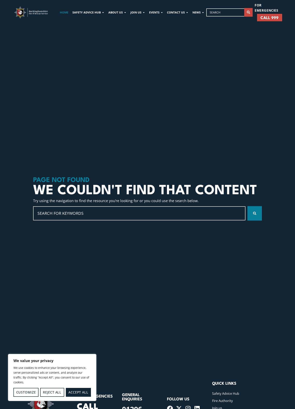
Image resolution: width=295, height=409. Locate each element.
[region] (52, 377)
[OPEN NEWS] (203, 12)
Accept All (78, 392)
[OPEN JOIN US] (143, 12)
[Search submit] (248, 12)
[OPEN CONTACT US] (187, 12)
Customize (26, 392)
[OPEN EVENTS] (162, 12)
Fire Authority (222, 401)
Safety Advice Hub (225, 393)
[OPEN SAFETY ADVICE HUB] (103, 12)
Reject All (52, 392)
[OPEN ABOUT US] (125, 12)
